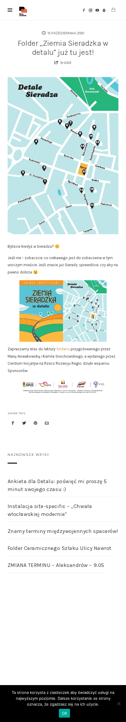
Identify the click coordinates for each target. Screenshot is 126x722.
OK (64, 713)
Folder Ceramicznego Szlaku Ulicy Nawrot (60, 548)
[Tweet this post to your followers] (24, 423)
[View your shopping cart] (113, 10)
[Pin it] (35, 423)
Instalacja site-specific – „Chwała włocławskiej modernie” (50, 510)
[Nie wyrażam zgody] (119, 703)
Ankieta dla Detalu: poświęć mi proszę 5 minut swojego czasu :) (57, 485)
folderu (63, 349)
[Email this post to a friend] (47, 423)
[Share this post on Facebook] (13, 423)
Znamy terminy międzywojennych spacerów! (63, 531)
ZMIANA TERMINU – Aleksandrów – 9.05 (56, 565)
